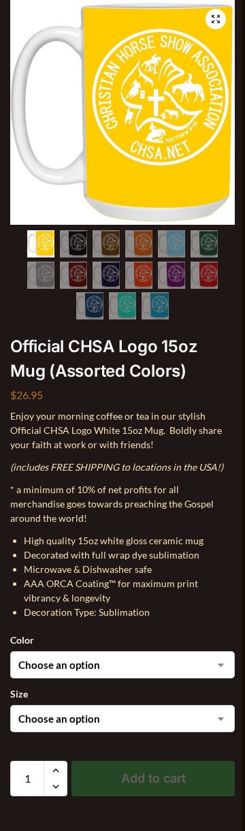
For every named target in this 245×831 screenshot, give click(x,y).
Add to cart (153, 778)
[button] (216, 19)
